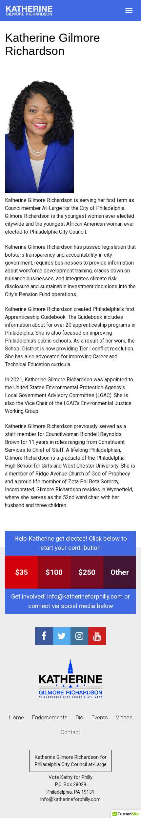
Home (16, 717)
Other (120, 572)
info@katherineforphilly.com (85, 596)
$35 (21, 572)
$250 (86, 572)
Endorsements (50, 717)
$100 (54, 572)
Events (99, 717)
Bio (79, 717)
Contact (70, 732)
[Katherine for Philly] (29, 10)
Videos (124, 717)
